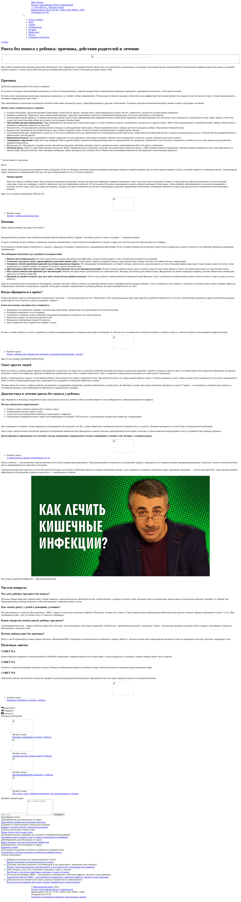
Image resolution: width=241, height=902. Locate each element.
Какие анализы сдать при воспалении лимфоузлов (25, 842)
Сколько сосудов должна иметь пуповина (32, 756)
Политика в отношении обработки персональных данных (58, 897)
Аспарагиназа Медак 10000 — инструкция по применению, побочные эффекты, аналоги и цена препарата (58, 877)
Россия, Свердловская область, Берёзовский (52, 5)
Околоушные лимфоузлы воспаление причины (23, 822)
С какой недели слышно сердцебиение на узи (28, 458)
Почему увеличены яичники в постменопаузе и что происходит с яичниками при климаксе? (51, 867)
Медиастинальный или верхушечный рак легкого (30, 862)
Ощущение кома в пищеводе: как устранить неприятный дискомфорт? (34, 837)
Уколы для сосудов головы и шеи (17, 832)
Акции (31, 24)
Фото (30, 22)
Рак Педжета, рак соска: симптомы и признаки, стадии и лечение (38, 872)
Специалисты (35, 27)
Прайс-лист (33, 32)
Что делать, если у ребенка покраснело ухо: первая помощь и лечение (45, 793)
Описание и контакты (38, 37)
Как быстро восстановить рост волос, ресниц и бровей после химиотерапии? (43, 882)
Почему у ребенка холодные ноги (23, 216)
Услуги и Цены (35, 19)
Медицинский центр (43, 887)
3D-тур (31, 34)
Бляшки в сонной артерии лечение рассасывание (24, 827)
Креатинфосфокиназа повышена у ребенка (32, 775)
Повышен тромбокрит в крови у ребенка (26, 700)
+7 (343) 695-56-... (47, 7)
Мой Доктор (37, 2)
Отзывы (32, 29)
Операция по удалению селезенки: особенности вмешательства (31, 852)
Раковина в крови (9, 847)
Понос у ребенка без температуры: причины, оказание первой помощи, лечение (45, 354)
